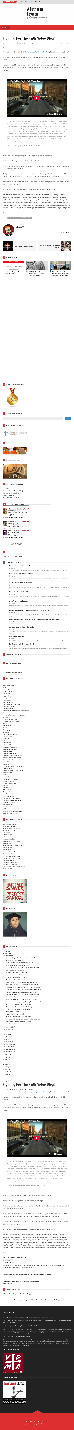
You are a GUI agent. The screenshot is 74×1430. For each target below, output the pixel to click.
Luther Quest (7, 743)
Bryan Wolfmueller (12, 525)
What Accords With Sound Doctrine (14, 867)
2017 (6, 1059)
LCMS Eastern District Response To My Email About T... (23, 963)
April (8, 1032)
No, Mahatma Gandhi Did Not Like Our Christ (22, 644)
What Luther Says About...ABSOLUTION (18, 1016)
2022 (6, 1072)
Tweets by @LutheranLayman (12, 556)
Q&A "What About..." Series (11, 497)
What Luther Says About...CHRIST (16, 977)
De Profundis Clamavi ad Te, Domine (14, 715)
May (7, 1034)
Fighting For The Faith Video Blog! (17, 972)
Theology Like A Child (10, 862)
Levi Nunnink (7, 832)
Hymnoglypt (7, 730)
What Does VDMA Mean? (16, 636)
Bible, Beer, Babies (9, 826)
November (9, 1049)
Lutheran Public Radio (10, 747)
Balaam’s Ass (7, 693)
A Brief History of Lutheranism (18, 601)
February (9, 1027)
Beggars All (6, 696)
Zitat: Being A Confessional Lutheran (17, 965)
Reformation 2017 (8, 772)
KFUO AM (6, 738)
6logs (42, 1424)
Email (69, 43)
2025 (6, 1074)
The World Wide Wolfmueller (12, 800)
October (8, 1046)
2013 (6, 951)
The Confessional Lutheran (11, 856)
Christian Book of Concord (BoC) (13, 491)
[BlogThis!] (5, 1260)
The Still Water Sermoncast (11, 798)
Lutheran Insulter (8, 837)
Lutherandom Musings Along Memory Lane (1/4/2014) (23, 967)
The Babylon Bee (8, 854)
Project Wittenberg (9, 495)
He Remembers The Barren (11, 828)
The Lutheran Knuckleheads (11, 858)
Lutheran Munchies (9, 839)
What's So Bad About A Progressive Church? (19, 1024)
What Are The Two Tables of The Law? (20, 566)
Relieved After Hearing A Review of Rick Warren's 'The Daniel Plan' (29, 610)
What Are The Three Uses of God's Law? (21, 573)
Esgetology (6, 717)
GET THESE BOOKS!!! (18, 504)
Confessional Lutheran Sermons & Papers (16, 711)
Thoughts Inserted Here (10, 864)
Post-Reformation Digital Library (13, 766)
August (8, 1042)
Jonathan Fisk (8, 515)
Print (64, 43)
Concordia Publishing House (11, 704)
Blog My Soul (7, 700)
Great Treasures (8, 728)
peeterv (45, 1300)
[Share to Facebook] (10, 1260)
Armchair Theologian (9, 824)
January (8, 956)
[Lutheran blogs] (12, 407)
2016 (6, 1057)
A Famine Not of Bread (10, 683)
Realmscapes (7, 850)
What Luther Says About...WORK (19, 592)
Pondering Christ (8, 847)
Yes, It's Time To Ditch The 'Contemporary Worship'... (23, 994)
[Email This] (3, 1260)
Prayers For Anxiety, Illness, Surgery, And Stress (21, 992)
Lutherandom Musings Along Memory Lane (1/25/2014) (23, 1002)
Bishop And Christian (9, 698)
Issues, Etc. (6, 732)
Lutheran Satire (8, 751)
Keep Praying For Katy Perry (15, 960)
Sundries (5, 785)
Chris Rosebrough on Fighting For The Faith (35, 52)
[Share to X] (8, 1260)
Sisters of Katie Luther (10, 852)
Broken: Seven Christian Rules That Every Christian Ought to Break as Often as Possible (17, 511)
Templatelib (48, 1424)
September (9, 1044)
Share (5, 213)
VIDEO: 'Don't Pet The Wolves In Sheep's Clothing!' (22, 982)
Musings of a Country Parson (12, 758)
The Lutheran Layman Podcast (15, 970)
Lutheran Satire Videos (10, 753)
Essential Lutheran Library (11, 493)
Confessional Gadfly (9, 708)
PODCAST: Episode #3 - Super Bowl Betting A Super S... (23, 1019)
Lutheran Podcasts (25, 217)
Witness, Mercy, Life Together (12, 811)
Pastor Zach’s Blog (8, 760)
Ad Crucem (6, 689)
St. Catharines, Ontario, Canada (12, 672)
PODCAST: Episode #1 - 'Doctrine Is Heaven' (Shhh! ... (23, 985)
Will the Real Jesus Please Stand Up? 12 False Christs (13, 532)
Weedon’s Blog (7, 804)
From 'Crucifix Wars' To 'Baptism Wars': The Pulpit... (23, 999)
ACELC (5, 687)
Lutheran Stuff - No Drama (11, 841)
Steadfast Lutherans (9, 781)
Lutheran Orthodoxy (9, 745)
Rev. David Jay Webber (10, 777)
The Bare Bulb (7, 792)
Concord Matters (8, 702)
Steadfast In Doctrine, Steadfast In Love (18, 1021)
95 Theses (6, 489)
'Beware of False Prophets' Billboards (20, 583)
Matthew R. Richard (13, 535)
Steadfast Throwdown (10, 783)
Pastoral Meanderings (10, 762)
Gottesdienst (7, 726)
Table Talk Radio (8, 790)
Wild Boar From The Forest (11, 809)
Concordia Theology (9, 706)
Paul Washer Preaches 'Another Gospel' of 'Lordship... (23, 987)
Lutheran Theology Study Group (13, 755)
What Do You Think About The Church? (18, 1009)
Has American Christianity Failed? (13, 522)
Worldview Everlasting (10, 813)
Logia (4, 740)
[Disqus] (37, 306)
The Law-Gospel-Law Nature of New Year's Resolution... (24, 958)
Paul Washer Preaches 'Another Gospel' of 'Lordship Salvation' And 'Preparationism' (34, 619)
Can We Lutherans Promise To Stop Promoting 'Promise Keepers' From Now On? (47, 1)
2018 (6, 1062)
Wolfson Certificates (9, 869)
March (8, 1029)
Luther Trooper (7, 835)
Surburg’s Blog (7, 787)
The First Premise (8, 794)
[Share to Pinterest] (12, 1260)
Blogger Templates (28, 1424)
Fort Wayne (6, 670)
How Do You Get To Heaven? (15, 1014)
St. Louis (5, 668)
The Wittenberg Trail (9, 860)
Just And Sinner (7, 736)
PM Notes (6, 764)
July (7, 1039)
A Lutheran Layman (35, 11)
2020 (6, 1067)
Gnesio (5, 723)
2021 (6, 1069)
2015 (6, 1054)
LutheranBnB (7, 843)
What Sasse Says (8, 807)
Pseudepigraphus (8, 768)
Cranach (5, 713)
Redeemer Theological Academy (13, 770)
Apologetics (13, 217)
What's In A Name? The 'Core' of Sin (17, 980)
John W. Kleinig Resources (11, 734)
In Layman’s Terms (9, 830)
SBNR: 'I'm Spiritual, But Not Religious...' (19, 1004)
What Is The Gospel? (12, 1011)
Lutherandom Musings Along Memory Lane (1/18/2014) (23, 990)
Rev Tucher (6, 775)
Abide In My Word (8, 685)
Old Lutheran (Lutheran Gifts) (12, 845)
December (9, 1051)
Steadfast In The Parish (10, 779)
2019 (6, 1064)
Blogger (58, 1300)
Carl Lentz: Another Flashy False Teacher (21, 627)
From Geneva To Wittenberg (11, 721)
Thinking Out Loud (9, 802)
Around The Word (8, 691)
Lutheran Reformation (10, 749)
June (7, 1037)
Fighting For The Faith (10, 719)
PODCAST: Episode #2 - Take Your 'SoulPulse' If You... (23, 997)
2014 (6, 953)
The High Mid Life (8, 796)
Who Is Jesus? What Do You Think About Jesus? (20, 1007)
